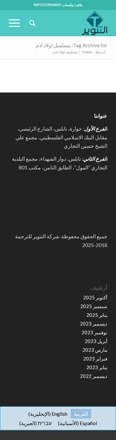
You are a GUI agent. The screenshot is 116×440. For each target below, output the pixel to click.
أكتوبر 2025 (95, 297)
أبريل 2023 (96, 341)
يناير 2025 (96, 315)
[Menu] (16, 23)
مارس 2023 (94, 350)
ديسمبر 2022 (93, 376)
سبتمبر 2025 (93, 306)
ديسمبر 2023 (93, 324)
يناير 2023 (96, 367)
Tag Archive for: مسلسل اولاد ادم (71, 45)
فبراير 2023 (95, 358)
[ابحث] (31, 23)
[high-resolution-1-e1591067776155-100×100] (67, 23)
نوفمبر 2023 (94, 332)
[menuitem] (31, 23)
